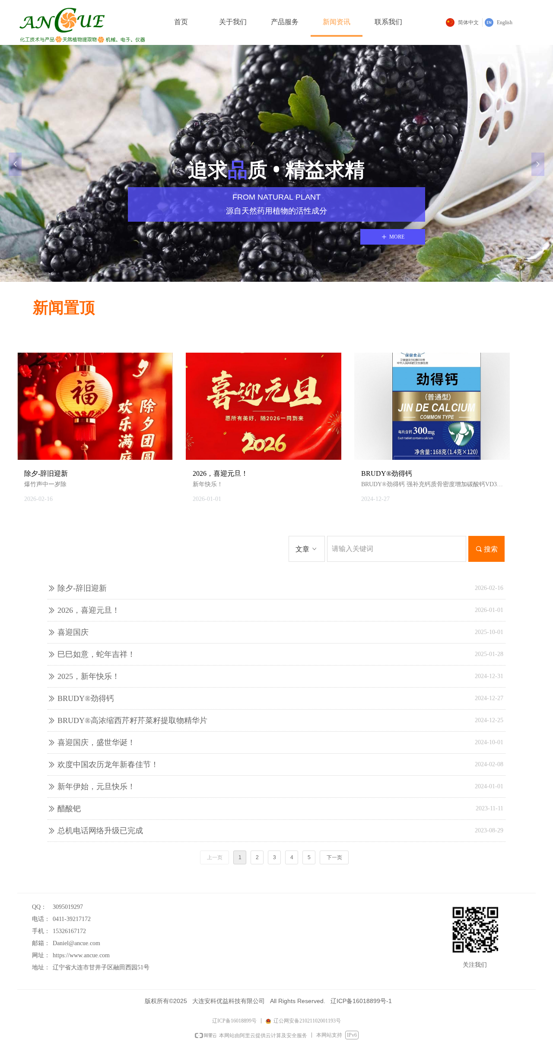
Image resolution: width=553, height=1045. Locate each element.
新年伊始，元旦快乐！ (96, 786)
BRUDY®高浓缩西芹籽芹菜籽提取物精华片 (132, 720)
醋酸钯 (69, 808)
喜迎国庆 (73, 632)
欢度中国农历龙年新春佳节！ (108, 764)
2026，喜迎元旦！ (88, 610)
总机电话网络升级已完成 (100, 830)
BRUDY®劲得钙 (85, 698)
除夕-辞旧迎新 (82, 588)
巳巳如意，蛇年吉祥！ (96, 654)
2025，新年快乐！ (88, 676)
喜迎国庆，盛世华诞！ (96, 742)
